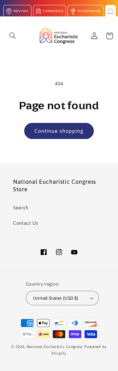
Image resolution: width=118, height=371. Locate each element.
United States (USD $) (55, 298)
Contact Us (25, 223)
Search (21, 207)
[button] (12, 35)
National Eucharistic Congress (55, 346)
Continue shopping (59, 131)
